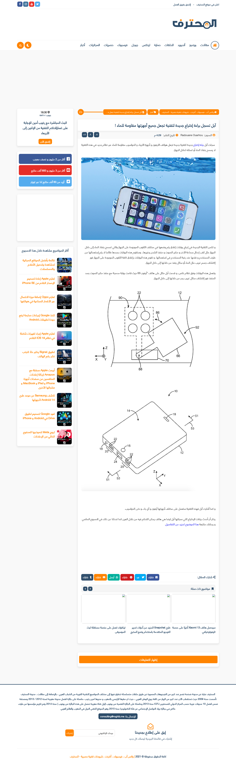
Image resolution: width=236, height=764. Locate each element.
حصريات (108, 44)
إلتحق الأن (45, 141)
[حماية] (43, 4)
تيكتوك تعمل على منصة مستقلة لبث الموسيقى (106, 629)
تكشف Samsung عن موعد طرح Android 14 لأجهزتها (37, 397)
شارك (151, 577)
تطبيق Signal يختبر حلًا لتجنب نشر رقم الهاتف (38, 354)
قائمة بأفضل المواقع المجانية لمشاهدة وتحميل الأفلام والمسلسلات (39, 264)
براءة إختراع (198, 144)
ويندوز (192, 44)
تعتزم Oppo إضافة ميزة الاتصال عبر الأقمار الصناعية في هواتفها (37, 299)
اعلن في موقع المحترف (208, 4)
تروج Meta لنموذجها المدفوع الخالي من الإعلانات (39, 434)
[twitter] (37, 4)
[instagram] (25, 4)
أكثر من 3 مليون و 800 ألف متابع (48, 170)
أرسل (111, 577)
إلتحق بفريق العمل (182, 4)
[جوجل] (55, 4)
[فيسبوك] (61, 4)
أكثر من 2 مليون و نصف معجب (49, 159)
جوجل (135, 44)
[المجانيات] (72, 4)
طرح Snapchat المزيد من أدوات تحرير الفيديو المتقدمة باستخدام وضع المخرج (150, 629)
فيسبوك (122, 44)
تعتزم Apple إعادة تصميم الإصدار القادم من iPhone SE (38, 280)
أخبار (82, 44)
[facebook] (19, 4)
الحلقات (169, 44)
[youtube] (31, 4)
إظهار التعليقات (148, 659)
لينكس (146, 44)
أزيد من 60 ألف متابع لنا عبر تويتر (48, 182)
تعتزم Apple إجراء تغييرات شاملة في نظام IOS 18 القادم (37, 335)
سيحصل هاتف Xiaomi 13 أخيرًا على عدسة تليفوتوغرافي (193, 629)
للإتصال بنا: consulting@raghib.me (118, 716)
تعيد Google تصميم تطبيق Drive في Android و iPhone (39, 415)
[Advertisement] (118, 77)
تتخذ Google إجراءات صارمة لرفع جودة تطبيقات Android (37, 317)
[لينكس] (49, 4)
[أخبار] (78, 4)
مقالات (204, 44)
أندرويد (181, 44)
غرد (138, 577)
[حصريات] (66, 4)
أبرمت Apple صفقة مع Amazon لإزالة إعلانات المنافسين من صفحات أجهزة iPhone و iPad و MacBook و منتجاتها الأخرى (38, 378)
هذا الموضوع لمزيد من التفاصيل (182, 524)
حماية (157, 44)
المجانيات (94, 44)
